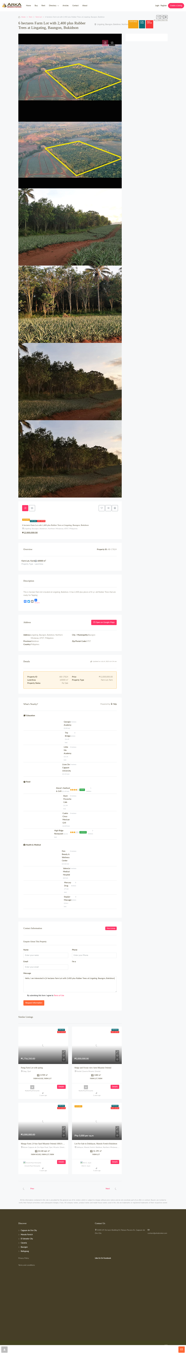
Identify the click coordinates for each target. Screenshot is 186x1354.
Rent (43, 6)
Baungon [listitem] (24, 1247)
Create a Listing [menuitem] (176, 6)
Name (25, 950)
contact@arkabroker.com (157, 1233)
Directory (52, 6)
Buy (36, 6)
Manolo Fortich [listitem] (27, 1235)
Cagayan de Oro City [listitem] (29, 1230)
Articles (66, 6)
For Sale (142, 22)
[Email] (32, 601)
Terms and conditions (26, 1265)
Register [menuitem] (164, 6)
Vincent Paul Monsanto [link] (32, 1166)
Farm (30, 17)
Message (27, 973)
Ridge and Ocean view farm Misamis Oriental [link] (93, 1068)
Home (28, 6)
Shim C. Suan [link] (85, 1166)
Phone (74, 950)
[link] (43, 1045)
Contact (75, 6)
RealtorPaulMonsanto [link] (32, 1090)
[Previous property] (25, 1189)
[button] (158, 17)
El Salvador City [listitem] (27, 1239)
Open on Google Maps (105, 622)
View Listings (111, 928)
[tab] (105, 43)
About (84, 6)
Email (25, 962)
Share (37, 603)
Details (61, 1087)
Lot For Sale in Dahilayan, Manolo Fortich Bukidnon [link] (96, 1144)
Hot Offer (149, 22)
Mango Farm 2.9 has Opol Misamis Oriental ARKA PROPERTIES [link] (48, 1144)
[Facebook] (25, 601)
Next (108, 1189)
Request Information (33, 1003)
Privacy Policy (23, 1258)
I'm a (74, 962)
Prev (32, 1189)
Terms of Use (59, 995)
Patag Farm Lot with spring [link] (32, 1068)
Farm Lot (39, 17)
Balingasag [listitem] (25, 1251)
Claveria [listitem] (24, 1243)
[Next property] (115, 1189)
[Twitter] (28, 601)
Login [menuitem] (157, 6)
